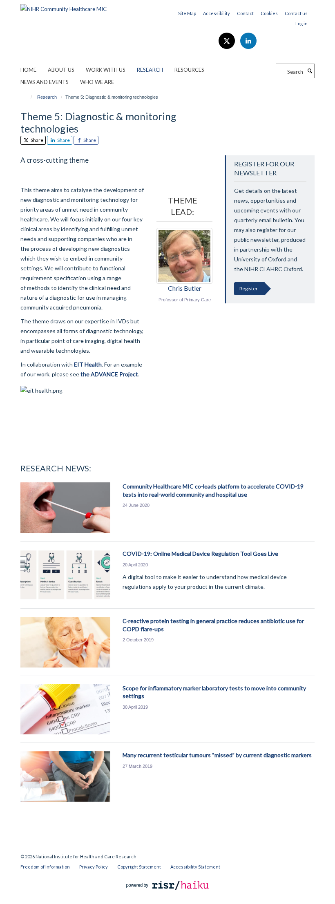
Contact (245, 13)
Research (150, 69)
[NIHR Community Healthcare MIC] (63, 6)
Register (248, 288)
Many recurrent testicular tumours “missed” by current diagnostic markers (217, 754)
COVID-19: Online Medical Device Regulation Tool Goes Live (200, 553)
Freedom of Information (45, 866)
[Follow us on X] (227, 41)
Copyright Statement (139, 866)
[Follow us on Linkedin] (248, 41)
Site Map (187, 13)
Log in (301, 23)
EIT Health (88, 364)
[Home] (28, 97)
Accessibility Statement (195, 866)
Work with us (105, 69)
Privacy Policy (93, 866)
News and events (44, 82)
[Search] (309, 70)
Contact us (296, 13)
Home (28, 69)
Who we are (97, 82)
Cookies (269, 13)
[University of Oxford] (167, 849)
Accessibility (216, 13)
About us (61, 69)
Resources (189, 69)
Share (36, 140)
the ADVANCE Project (109, 374)
